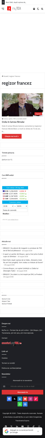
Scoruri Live (6, 299)
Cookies (5, 358)
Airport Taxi (6, 301)
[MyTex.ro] (15, 8)
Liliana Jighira (8, 119)
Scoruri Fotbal (7, 304)
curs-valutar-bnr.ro (13, 219)
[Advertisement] (22, 42)
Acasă (5, 76)
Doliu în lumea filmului (13, 122)
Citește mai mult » (12, 136)
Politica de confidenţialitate (11, 368)
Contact (4, 338)
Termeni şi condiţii (8, 363)
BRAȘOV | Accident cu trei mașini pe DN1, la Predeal (22, 274)
